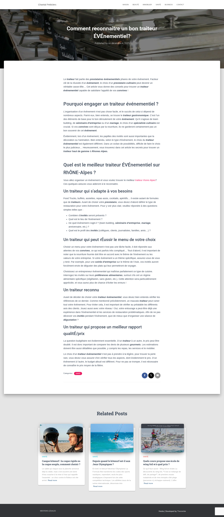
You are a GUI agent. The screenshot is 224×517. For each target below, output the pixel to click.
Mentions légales (48, 511)
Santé (158, 5)
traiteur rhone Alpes (145, 180)
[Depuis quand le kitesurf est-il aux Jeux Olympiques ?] (112, 438)
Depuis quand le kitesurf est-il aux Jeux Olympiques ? (111, 462)
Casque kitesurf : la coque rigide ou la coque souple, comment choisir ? (61, 462)
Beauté (136, 5)
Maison (126, 5)
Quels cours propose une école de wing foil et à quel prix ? (161, 462)
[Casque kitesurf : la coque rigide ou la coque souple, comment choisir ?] (61, 438)
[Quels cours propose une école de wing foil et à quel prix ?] (162, 438)
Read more (52, 480)
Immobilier (147, 5)
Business (169, 5)
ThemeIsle (181, 511)
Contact (180, 5)
